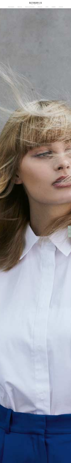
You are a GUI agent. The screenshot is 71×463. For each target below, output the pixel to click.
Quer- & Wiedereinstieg (49, 6)
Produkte (40, 7)
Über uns (20, 7)
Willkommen (11, 7)
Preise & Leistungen (29, 7)
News (47, 7)
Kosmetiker (37, 6)
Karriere (54, 7)
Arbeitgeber (8, 6)
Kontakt (61, 7)
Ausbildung (17, 6)
